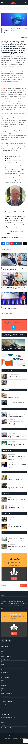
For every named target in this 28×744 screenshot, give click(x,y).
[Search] (26, 2)
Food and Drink (4, 672)
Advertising (4, 719)
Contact (3, 725)
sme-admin (8, 36)
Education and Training (6, 659)
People (3, 690)
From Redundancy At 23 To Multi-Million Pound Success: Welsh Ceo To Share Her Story (17, 436)
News (25, 37)
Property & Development (6, 693)
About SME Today (5, 714)
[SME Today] (12, 2)
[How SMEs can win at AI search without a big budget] (4, 402)
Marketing (3, 685)
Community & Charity (6, 656)
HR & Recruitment (5, 677)
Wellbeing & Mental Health (7, 704)
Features (3, 667)
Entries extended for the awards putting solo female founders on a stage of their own (16, 479)
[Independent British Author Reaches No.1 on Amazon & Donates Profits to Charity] (4, 499)
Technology (4, 698)
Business (3, 653)
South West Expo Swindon (14, 376)
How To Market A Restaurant (14, 526)
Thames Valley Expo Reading (15, 382)
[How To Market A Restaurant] (4, 526)
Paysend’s (3, 143)
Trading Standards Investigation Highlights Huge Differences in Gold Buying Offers (13, 288)
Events (2, 664)
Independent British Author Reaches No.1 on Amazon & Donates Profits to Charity (16, 501)
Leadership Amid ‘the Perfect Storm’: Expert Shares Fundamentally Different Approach (17, 540)
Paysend (4, 41)
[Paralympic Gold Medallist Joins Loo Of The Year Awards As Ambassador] (14, 298)
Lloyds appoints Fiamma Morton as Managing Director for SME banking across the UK (16, 444)
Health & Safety (4, 675)
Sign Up (14, 578)
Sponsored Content (5, 696)
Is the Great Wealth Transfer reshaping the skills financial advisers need (13, 268)
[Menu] (2, 2)
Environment (4, 661)
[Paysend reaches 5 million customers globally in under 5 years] (14, 19)
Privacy (3, 722)
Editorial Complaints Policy (7, 727)
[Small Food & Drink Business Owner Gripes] (4, 519)
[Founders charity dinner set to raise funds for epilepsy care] (4, 507)
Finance (22, 37)
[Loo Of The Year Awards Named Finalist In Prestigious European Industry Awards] (4, 464)
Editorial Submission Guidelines (8, 717)
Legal (2, 682)
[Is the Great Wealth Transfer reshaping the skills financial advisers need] (14, 259)
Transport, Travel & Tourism (7, 701)
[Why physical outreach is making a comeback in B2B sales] (4, 395)
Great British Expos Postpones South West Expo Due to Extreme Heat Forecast (16, 487)
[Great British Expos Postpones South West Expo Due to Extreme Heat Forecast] (4, 485)
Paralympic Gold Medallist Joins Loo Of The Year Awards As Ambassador (13, 307)
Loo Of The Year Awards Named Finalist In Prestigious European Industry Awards (17, 466)
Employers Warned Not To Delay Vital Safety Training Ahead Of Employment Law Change (17, 458)
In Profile (3, 680)
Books (2, 651)
